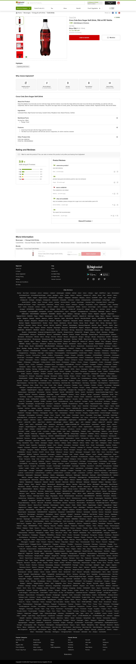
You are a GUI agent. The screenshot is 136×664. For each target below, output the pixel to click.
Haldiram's (71, 650)
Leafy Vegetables (55, 647)
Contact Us (54, 271)
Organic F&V (19, 645)
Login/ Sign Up (110, 3)
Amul (69, 640)
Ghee (52, 640)
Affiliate (18, 279)
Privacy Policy (20, 276)
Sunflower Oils (20, 640)
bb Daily (18, 284)
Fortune (105, 647)
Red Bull (70, 642)
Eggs (52, 645)
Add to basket (84, 38)
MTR (104, 640)
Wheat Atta (36, 640)
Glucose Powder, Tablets (33, 243)
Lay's (104, 650)
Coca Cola (72, 17)
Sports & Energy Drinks (98, 243)
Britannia (70, 647)
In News (18, 271)
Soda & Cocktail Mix (83, 243)
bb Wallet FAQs (55, 274)
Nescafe (87, 640)
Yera (86, 645)
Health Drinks (37, 642)
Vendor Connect (56, 279)
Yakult (104, 645)
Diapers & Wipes (38, 650)
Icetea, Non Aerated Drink (51, 243)
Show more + (68, 654)
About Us (18, 268)
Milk (17, 642)
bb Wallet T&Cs (55, 276)
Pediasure (106, 642)
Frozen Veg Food (21, 650)
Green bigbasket (20, 274)
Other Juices (37, 647)
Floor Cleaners (20, 647)
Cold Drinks (20, 243)
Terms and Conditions (22, 282)
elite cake (88, 642)
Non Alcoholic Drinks (68, 243)
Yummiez (70, 645)
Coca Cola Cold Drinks (31, 249)
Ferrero (87, 650)
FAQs (52, 268)
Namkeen (36, 645)
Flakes (52, 642)
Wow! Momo (88, 647)
